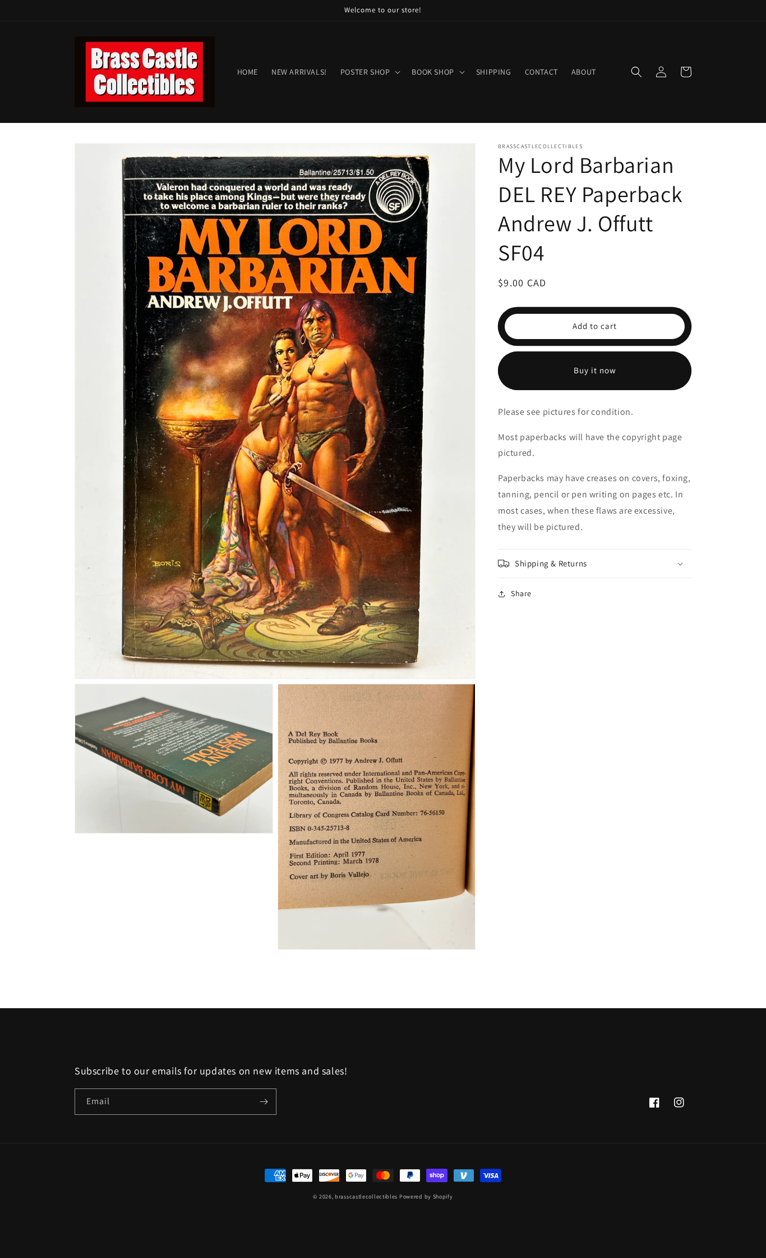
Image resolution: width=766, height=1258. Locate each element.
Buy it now (595, 370)
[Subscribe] (263, 1101)
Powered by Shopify (426, 1196)
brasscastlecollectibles (366, 1196)
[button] (369, 72)
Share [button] (521, 593)
